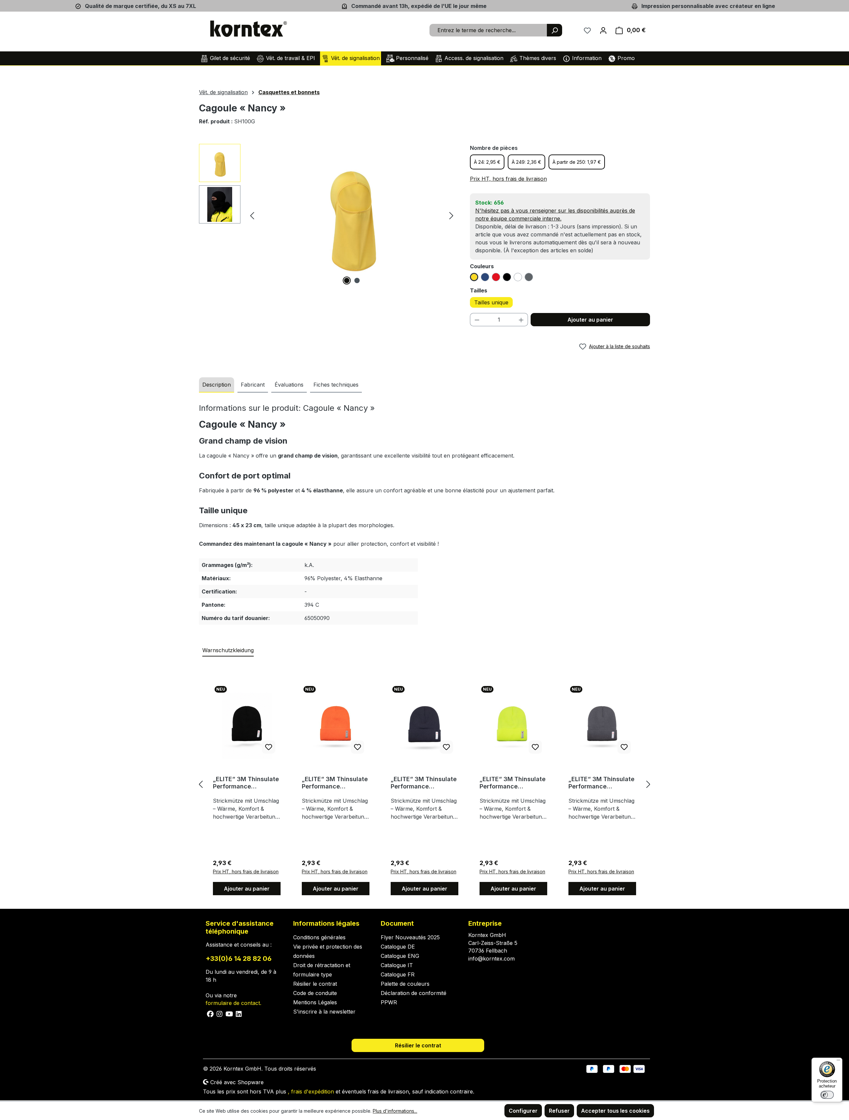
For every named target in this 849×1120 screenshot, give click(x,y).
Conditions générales (319, 937)
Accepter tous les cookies (615, 1110)
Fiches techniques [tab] (336, 384)
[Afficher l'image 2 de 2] (356, 280)
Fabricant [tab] (253, 384)
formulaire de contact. (233, 1003)
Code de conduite (315, 993)
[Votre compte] (603, 30)
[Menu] (838, 1062)
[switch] (827, 1095)
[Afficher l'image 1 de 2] (346, 280)
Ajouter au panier (590, 319)
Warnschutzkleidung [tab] (228, 650)
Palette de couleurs (405, 983)
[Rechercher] (554, 30)
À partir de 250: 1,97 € (577, 162)
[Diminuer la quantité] (477, 319)
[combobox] (488, 30)
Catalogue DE (398, 946)
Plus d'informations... (395, 1111)
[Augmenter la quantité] (521, 319)
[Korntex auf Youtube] (229, 1013)
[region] (327, 215)
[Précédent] (252, 215)
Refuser (559, 1110)
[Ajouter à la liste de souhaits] (268, 747)
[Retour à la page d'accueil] (248, 28)
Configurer (523, 1110)
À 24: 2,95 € (487, 162)
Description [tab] (216, 384)
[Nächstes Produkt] (648, 784)
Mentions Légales (315, 1002)
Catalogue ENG (400, 956)
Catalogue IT (397, 965)
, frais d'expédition (311, 1091)
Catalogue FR (398, 974)
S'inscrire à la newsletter (324, 1011)
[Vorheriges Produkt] (201, 784)
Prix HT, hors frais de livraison (508, 178)
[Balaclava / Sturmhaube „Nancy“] (351, 215)
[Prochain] (451, 215)
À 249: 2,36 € (526, 162)
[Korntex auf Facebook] (210, 1013)
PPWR (389, 1002)
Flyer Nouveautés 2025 (410, 937)
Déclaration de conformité (413, 993)
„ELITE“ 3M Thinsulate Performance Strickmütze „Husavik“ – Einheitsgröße (246, 783)
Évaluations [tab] (289, 384)
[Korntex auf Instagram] (219, 1013)
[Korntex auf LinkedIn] (238, 1013)
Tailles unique (491, 302)
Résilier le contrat (315, 983)
